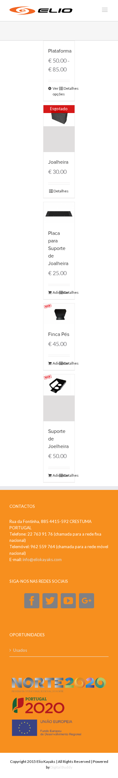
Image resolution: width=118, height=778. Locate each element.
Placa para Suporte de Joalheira (58, 248)
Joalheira (58, 162)
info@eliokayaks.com (42, 559)
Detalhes (67, 88)
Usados (20, 650)
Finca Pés (58, 334)
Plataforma (59, 51)
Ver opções (56, 91)
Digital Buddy (61, 767)
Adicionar (56, 292)
